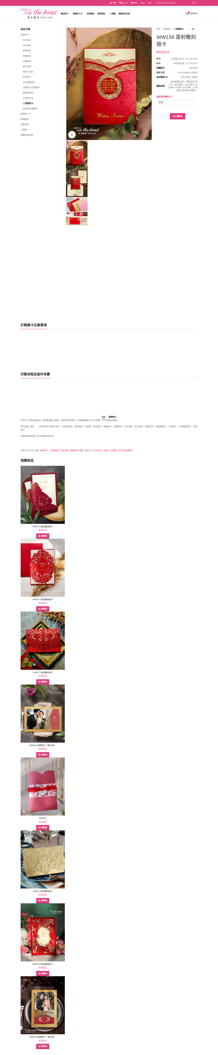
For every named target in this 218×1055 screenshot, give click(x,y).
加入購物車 (177, 116)
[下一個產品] (195, 29)
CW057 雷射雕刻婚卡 (43, 672)
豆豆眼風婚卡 (29, 82)
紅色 (121, 451)
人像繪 (24, 130)
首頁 (158, 29)
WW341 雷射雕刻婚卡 (42, 599)
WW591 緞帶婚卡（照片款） (42, 745)
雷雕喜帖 (27, 56)
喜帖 (106, 451)
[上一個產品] (189, 29)
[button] (42, 536)
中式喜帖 (27, 40)
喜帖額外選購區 (30, 109)
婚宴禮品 (25, 124)
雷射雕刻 (128, 451)
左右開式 (113, 451)
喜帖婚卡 (167, 29)
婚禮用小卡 (26, 114)
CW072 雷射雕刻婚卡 (43, 891)
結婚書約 (25, 119)
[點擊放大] (72, 134)
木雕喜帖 (27, 61)
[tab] (104, 417)
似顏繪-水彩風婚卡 (31, 87)
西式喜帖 (27, 45)
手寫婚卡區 (28, 98)
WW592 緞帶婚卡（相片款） (42, 1037)
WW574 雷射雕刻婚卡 (42, 526)
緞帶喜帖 (27, 51)
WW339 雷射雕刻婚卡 (42, 964)
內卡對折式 (98, 451)
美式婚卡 (27, 77)
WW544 (42, 818)
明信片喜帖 (28, 72)
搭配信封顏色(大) (164, 97)
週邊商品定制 (27, 135)
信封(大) (88, 451)
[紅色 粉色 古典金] (176, 102)
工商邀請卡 (179, 29)
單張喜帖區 (28, 93)
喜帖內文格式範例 (32, 403)
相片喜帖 (27, 66)
